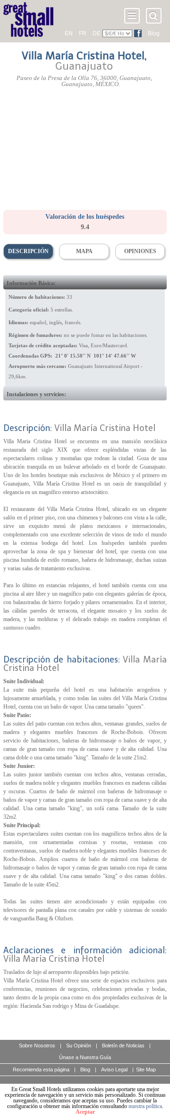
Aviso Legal (114, 1069)
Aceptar (85, 1112)
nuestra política (145, 1106)
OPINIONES (140, 251)
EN (69, 33)
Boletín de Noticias (123, 1045)
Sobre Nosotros (37, 1045)
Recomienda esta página (41, 1069)
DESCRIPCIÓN (28, 251)
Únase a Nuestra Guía (85, 1057)
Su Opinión (78, 1045)
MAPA (84, 251)
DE (97, 33)
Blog (154, 33)
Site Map (146, 1069)
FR (82, 33)
